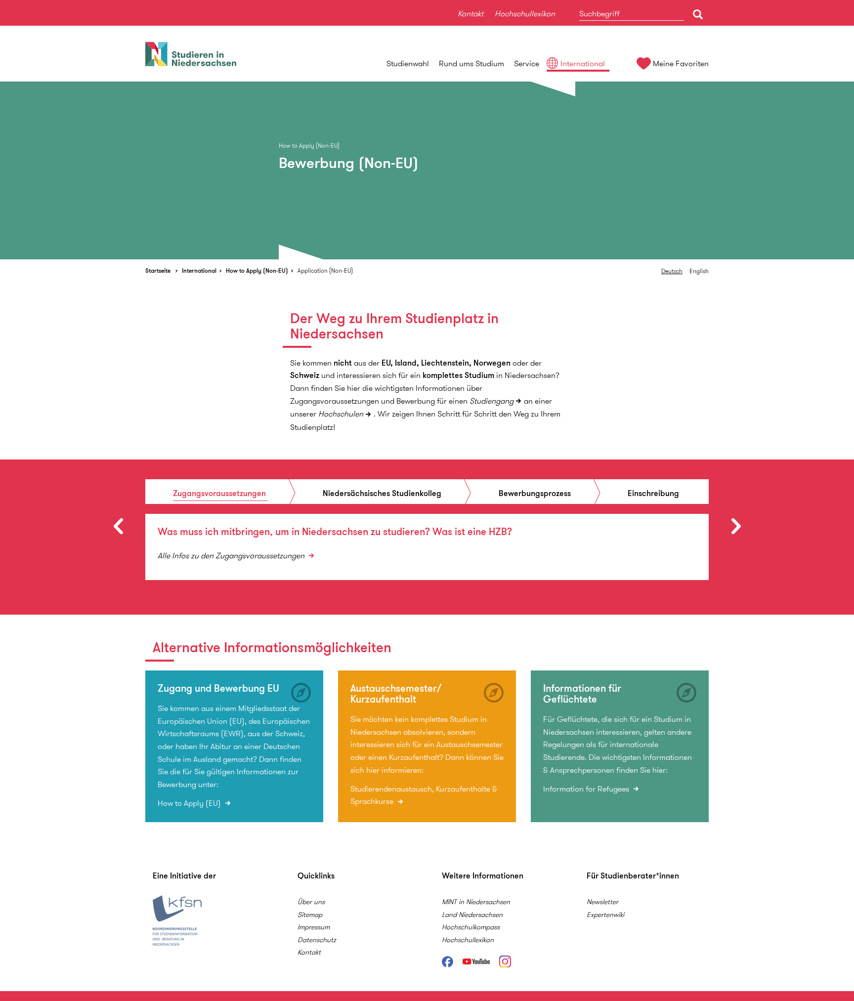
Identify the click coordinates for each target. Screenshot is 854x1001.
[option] (427, 170)
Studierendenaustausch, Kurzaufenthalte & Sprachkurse (423, 795)
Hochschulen (340, 413)
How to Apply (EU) (190, 803)
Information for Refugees (587, 788)
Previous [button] (118, 526)
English (699, 271)
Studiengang (491, 401)
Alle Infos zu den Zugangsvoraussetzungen (232, 555)
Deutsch (672, 271)
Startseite (158, 270)
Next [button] (736, 526)
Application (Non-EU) (325, 270)
